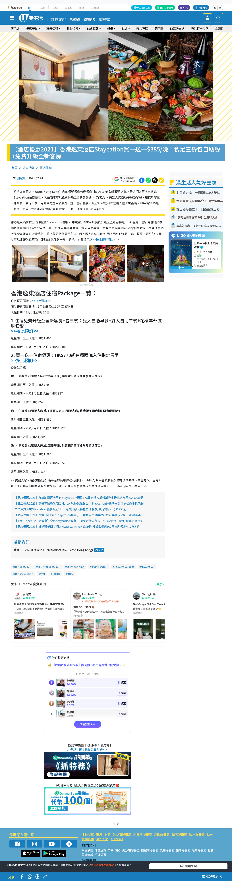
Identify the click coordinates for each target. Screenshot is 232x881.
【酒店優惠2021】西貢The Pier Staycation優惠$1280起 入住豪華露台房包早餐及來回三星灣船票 (77, 515)
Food (55, 7)
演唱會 (15, 28)
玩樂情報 (28, 167)
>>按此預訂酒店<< (104, 239)
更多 (160, 584)
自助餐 (56, 574)
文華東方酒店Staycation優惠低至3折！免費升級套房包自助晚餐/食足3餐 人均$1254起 (70, 509)
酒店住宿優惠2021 (49, 567)
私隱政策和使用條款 (102, 865)
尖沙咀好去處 (122, 834)
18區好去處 (177, 28)
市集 (99, 834)
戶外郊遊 (102, 839)
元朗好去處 (161, 834)
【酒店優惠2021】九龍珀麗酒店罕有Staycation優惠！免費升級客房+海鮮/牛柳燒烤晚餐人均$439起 (79, 497)
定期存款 (104, 19)
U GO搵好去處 (143, 7)
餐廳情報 (88, 839)
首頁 (15, 167)
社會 (210, 834)
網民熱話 (87, 850)
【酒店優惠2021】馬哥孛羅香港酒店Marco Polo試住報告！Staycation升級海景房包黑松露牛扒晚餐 (79, 503)
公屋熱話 (75, 19)
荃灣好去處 (179, 834)
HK (29, 7)
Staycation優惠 (124, 567)
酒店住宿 (46, 167)
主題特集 (221, 28)
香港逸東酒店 (99, 567)
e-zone (95, 7)
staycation (147, 567)
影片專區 (142, 28)
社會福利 (117, 839)
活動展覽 (88, 834)
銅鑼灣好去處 (142, 834)
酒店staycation (23, 574)
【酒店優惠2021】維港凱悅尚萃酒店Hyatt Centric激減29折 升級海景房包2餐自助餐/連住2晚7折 (76, 526)
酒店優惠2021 (22, 567)
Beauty (68, 7)
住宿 (42, 574)
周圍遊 (158, 28)
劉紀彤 (21, 178)
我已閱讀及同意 (188, 866)
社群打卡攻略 (166, 7)
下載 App (202, 7)
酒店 (70, 574)
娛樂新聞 (89, 19)
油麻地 (99, 550)
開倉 (107, 834)
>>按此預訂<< (41, 300)
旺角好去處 (197, 834)
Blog (81, 7)
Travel (41, 7)
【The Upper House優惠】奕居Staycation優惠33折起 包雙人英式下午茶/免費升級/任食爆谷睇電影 (78, 521)
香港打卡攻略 (199, 28)
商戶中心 (184, 7)
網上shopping (75, 567)
